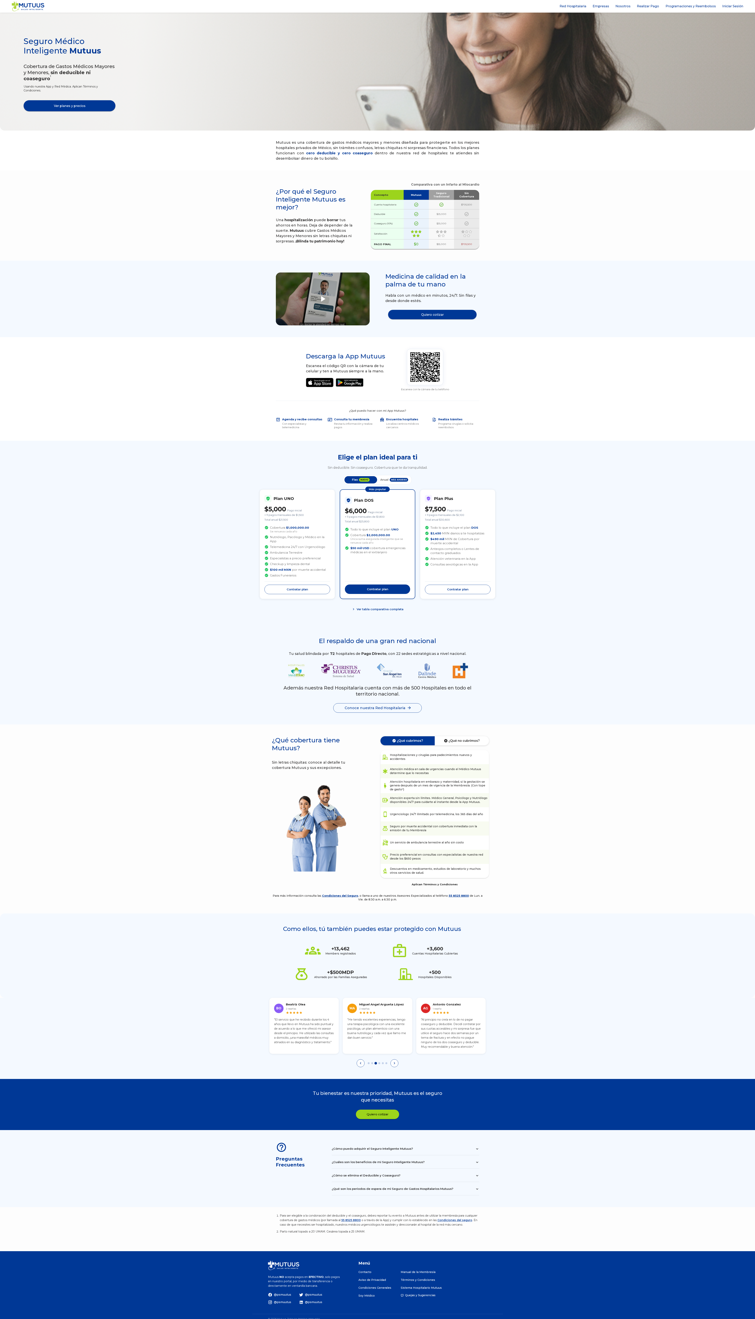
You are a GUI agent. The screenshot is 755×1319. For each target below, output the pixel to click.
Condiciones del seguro (454, 1229)
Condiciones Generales (374, 1288)
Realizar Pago (648, 6)
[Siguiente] (394, 1072)
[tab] (369, 1072)
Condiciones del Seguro (340, 895)
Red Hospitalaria (573, 6)
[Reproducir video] (323, 298)
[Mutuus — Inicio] (28, 6)
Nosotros (623, 6)
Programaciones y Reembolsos (691, 6)
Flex (360, 479)
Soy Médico (366, 1295)
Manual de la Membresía (418, 1272)
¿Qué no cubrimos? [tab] (464, 741)
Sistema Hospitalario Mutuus (421, 1288)
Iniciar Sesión (732, 6)
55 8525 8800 (459, 895)
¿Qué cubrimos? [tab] (410, 741)
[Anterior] (361, 1072)
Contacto (364, 1272)
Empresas (601, 6)
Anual (393, 479)
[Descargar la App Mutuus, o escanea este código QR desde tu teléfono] (425, 367)
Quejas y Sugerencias (420, 1295)
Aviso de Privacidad (372, 1280)
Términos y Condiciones (418, 1280)
